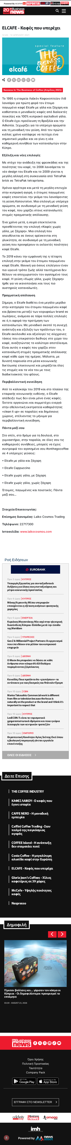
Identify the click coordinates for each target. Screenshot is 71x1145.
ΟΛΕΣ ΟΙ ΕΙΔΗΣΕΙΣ (19, 755)
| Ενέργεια (27, 617)
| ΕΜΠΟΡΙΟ (28, 733)
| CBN (25, 691)
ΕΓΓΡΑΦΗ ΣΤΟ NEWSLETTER (33, 1102)
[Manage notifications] (6, 1137)
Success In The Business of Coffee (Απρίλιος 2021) (32, 90)
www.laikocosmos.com (36, 531)
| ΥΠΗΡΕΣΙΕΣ (28, 637)
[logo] (33, 3)
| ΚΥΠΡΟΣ (26, 579)
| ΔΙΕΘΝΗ (26, 656)
